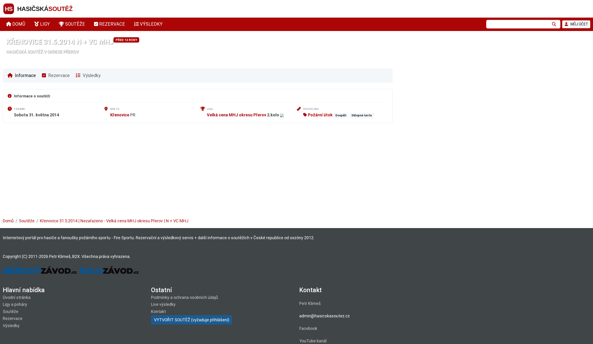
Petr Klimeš (310, 303)
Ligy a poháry (15, 304)
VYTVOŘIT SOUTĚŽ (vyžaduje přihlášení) (191, 319)
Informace (25, 75)
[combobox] (517, 24)
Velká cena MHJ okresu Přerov (236, 114)
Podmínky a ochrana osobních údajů (184, 297)
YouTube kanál (313, 340)
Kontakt (158, 311)
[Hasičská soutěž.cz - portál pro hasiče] (47, 8)
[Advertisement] (142, 174)
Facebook (308, 328)
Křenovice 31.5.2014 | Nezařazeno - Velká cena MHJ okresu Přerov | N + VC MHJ (114, 220)
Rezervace (58, 75)
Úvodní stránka (17, 297)
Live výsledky (163, 304)
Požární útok (320, 114)
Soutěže (27, 220)
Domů (8, 220)
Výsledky (91, 75)
